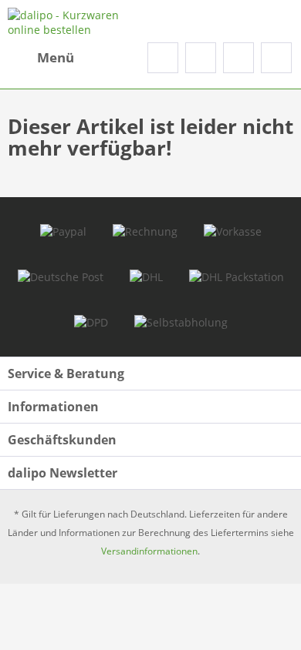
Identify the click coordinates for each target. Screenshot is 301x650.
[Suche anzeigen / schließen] (162, 57)
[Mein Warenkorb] (276, 57)
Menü (55, 57)
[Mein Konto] (238, 57)
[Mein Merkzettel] (200, 57)
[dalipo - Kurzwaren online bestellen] (79, 21)
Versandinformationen (149, 551)
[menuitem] (41, 57)
